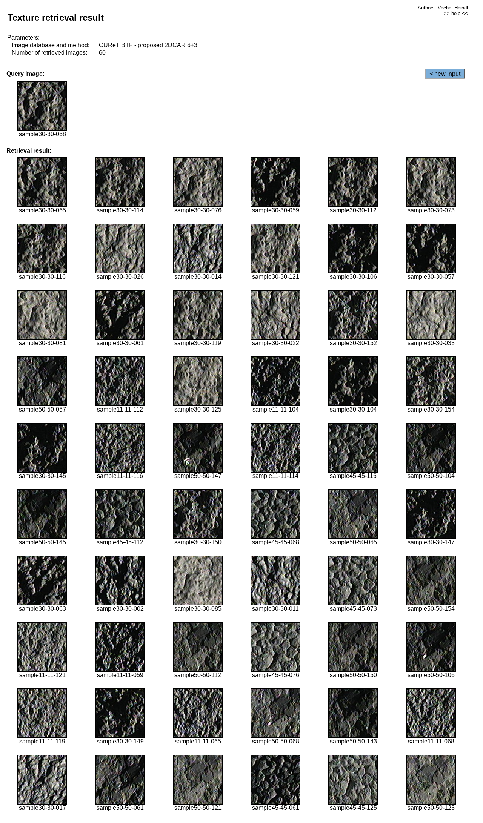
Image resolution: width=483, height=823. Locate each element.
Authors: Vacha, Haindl (443, 8)
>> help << (456, 13)
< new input (444, 74)
